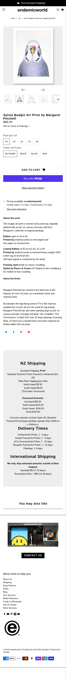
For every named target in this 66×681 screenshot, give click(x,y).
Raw (44, 154)
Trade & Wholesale (12, 601)
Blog (5, 592)
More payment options (33, 188)
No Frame (10, 154)
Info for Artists (9, 604)
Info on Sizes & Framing (15, 126)
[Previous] (23, 90)
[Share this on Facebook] (14, 332)
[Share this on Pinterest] (21, 332)
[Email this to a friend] (29, 332)
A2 (22, 141)
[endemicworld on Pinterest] (11, 614)
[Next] (42, 90)
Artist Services (10, 608)
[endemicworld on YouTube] (8, 614)
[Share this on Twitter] (6, 332)
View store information (17, 209)
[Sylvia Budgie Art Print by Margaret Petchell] (33, 55)
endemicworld (15, 650)
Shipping (7, 582)
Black (34, 154)
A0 (37, 141)
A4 (6, 141)
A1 (29, 141)
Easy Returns (9, 585)
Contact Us (33, 555)
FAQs (5, 588)
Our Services (9, 595)
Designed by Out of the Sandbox (35, 650)
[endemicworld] (33, 10)
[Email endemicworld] (18, 614)
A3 (14, 141)
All (19, 18)
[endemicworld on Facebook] (4, 614)
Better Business (10, 598)
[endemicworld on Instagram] (15, 614)
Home (13, 18)
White (23, 154)
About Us (7, 579)
